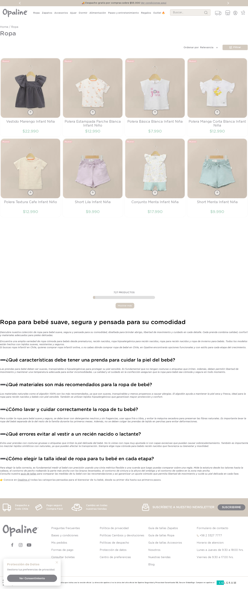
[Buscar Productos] (206, 12)
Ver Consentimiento (32, 578)
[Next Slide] (228, 3)
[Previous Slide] (20, 3)
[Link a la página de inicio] (4, 27)
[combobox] (190, 12)
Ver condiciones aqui (153, 3)
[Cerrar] (57, 562)
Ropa (14, 27)
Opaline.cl (24, 480)
